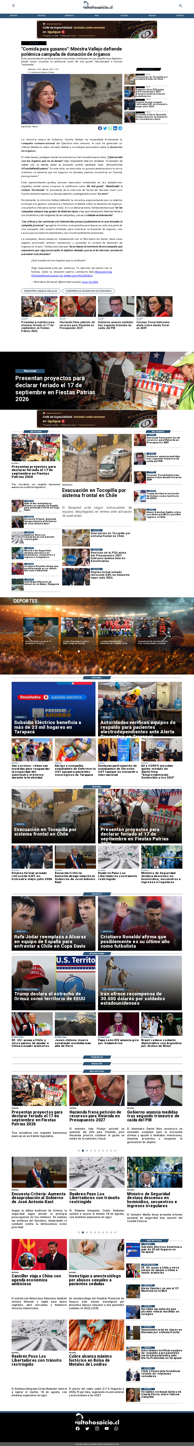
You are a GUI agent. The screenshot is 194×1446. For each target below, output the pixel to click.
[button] (40, 291)
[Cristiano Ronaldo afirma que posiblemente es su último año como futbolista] (18, 569)
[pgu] (129, 91)
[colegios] (133, 1333)
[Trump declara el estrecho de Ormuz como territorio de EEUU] (140, 496)
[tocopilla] (129, 79)
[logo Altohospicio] (97, 9)
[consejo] (140, 477)
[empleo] (129, 104)
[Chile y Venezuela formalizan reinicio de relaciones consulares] (133, 1374)
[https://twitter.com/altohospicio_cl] (87, 1430)
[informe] (18, 553)
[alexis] (133, 1291)
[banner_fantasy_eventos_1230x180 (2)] (97, 427)
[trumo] (133, 1271)
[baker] (18, 585)
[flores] (133, 1395)
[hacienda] (140, 440)
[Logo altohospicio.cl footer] (96, 1424)
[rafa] (18, 506)
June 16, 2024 (90, 281)
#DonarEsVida (103, 271)
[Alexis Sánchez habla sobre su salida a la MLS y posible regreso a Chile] (140, 515)
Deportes (32, 619)
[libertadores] (18, 537)
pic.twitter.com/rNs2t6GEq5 (75, 275)
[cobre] (96, 1350)
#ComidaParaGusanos (45, 275)
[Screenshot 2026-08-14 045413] (133, 1250)
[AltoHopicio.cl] (13, 7)
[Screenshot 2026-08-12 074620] (133, 1353)
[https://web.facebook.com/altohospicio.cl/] (78, 1430)
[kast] (129, 117)
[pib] (140, 459)
